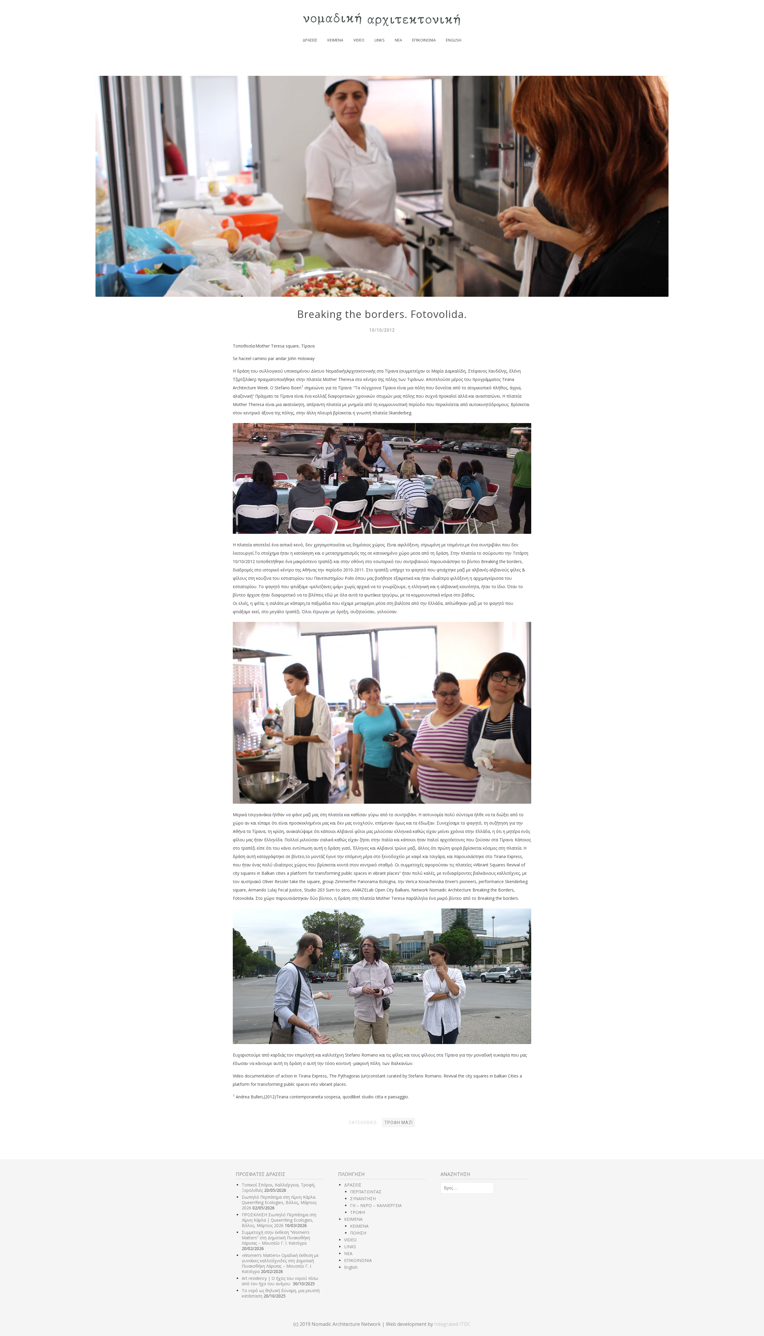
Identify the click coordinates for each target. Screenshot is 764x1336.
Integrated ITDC (452, 1324)
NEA (398, 40)
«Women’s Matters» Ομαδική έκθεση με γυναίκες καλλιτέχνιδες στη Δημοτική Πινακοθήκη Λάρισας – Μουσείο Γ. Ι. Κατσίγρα (280, 1263)
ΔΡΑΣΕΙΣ (310, 40)
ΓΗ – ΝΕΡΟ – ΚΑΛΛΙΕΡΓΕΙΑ (376, 1205)
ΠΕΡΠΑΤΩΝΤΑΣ (365, 1191)
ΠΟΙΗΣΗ (358, 1233)
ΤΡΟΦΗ (357, 1212)
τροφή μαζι (398, 1122)
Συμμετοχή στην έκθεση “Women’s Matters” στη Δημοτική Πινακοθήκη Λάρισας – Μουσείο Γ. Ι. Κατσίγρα (276, 1237)
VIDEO (358, 40)
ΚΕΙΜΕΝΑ (335, 40)
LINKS (380, 40)
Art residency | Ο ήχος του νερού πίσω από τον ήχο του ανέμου (280, 1280)
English (453, 40)
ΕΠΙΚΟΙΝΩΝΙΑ (424, 40)
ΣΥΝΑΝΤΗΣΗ (363, 1198)
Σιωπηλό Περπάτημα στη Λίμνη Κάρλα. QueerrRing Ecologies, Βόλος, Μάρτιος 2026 (279, 1202)
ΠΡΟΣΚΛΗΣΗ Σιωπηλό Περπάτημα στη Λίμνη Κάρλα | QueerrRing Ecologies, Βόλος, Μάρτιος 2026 (279, 1220)
